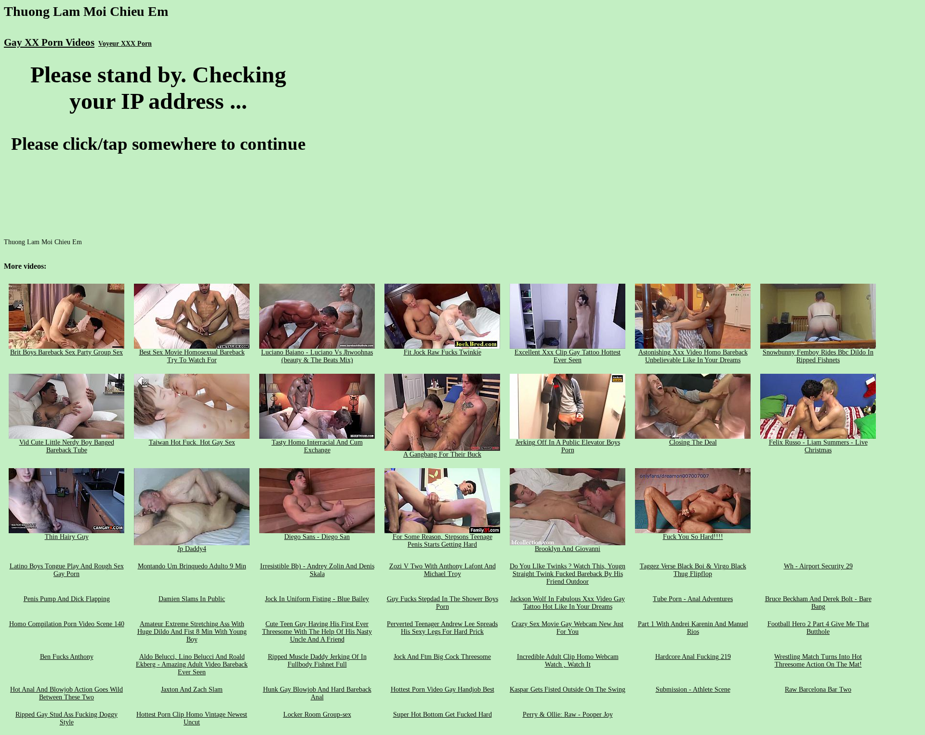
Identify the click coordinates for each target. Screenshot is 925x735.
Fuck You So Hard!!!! (693, 536)
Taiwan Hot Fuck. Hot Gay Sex (192, 442)
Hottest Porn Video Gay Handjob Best (442, 689)
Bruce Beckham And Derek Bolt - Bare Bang (818, 602)
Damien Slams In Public (192, 599)
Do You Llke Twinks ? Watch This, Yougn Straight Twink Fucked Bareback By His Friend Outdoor (567, 574)
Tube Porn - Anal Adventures (693, 599)
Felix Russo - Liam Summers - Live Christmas (818, 446)
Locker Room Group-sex (317, 714)
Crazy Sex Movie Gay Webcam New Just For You (567, 627)
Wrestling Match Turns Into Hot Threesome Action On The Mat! (818, 660)
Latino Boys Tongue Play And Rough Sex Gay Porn (67, 570)
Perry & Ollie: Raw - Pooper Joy (568, 714)
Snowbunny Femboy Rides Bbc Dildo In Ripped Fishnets (818, 356)
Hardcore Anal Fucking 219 (693, 656)
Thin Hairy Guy (67, 536)
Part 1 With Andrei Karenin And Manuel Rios (693, 627)
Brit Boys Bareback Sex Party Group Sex (66, 352)
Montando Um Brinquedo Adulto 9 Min (192, 566)
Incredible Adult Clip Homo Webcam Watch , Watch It (568, 660)
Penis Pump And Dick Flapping (67, 599)
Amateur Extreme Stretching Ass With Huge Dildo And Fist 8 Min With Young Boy (192, 631)
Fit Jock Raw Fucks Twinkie (442, 352)
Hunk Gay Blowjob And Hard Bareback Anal (317, 693)
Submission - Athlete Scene (693, 689)
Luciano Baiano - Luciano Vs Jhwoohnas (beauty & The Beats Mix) (317, 356)
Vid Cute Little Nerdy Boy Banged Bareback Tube (66, 446)
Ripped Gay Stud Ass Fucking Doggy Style (66, 718)
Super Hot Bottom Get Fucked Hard (442, 714)
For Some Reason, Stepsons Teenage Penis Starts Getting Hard (442, 540)
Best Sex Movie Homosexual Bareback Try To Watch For (192, 356)
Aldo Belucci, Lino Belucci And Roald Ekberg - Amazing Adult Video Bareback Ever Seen (192, 664)
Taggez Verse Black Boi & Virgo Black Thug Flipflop (693, 570)
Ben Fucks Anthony (66, 656)
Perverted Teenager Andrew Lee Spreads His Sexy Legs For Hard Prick (442, 627)
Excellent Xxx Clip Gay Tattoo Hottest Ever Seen (568, 356)
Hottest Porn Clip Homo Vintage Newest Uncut (191, 718)
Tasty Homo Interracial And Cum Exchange (317, 446)
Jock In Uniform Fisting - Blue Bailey (317, 599)
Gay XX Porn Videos (49, 42)
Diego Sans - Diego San (317, 536)
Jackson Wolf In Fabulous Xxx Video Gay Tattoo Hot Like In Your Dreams (567, 602)
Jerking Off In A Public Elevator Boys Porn (567, 446)
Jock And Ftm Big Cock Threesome (442, 656)
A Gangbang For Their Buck (442, 454)
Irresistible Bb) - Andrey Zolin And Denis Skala (317, 570)
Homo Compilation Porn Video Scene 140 (66, 624)
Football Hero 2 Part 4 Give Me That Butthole (818, 627)
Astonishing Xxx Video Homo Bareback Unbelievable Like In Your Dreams (693, 356)
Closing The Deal (693, 442)
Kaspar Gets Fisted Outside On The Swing (567, 689)
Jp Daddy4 (191, 548)
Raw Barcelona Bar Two (818, 689)
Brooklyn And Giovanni (567, 548)
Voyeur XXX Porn (125, 43)
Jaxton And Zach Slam (192, 689)
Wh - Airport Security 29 (818, 566)
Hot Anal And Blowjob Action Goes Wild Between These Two (66, 693)
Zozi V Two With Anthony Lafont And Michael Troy (442, 570)
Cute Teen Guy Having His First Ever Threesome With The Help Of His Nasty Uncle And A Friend (317, 631)
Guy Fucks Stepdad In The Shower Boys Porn (442, 602)
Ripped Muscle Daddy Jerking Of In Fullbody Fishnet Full (317, 660)
